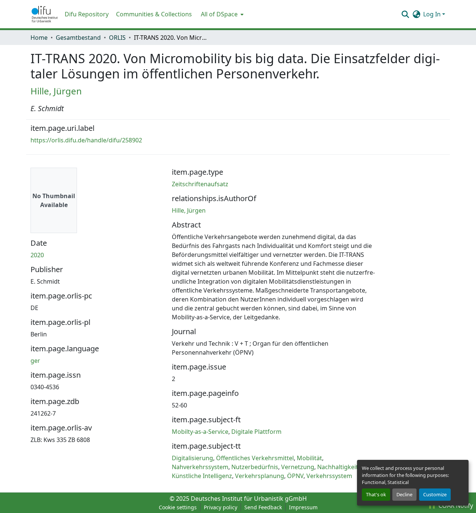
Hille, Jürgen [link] (56, 91)
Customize (435, 494)
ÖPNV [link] (295, 476)
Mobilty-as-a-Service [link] (200, 432)
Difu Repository (87, 14)
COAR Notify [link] (455, 505)
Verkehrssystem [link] (329, 476)
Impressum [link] (303, 507)
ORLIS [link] (117, 37)
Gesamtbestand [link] (78, 37)
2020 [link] (37, 255)
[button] (44, 14)
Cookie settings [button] (178, 507)
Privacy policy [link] (220, 507)
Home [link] (39, 37)
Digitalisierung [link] (192, 458)
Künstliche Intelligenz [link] (202, 476)
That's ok (376, 494)
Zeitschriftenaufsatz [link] (200, 184)
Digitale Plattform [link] (256, 432)
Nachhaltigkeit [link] (337, 467)
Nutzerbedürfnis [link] (254, 467)
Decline (404, 494)
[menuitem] (221, 14)
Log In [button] (432, 14)
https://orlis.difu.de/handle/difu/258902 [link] (86, 140)
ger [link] (35, 360)
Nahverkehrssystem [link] (200, 467)
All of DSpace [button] (219, 14)
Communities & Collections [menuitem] (154, 14)
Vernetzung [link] (297, 467)
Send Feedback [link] (263, 507)
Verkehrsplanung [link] (259, 476)
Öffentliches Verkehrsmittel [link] (255, 458)
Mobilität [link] (309, 458)
